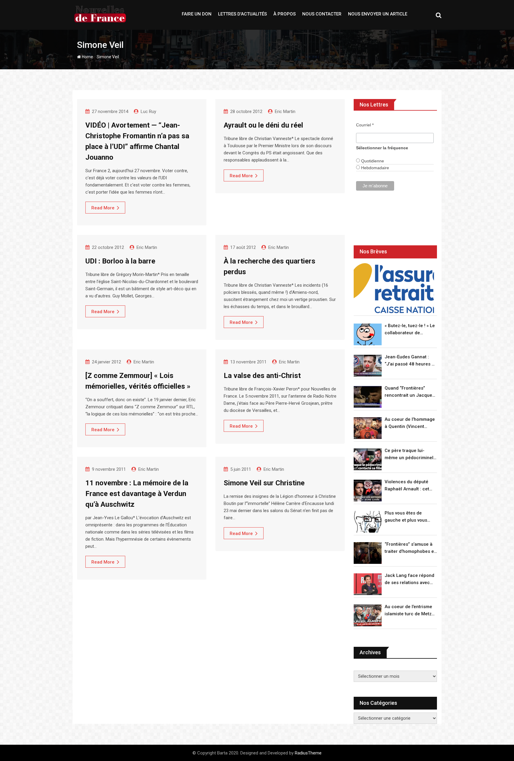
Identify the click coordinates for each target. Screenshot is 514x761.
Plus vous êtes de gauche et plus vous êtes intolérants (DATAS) (410, 517)
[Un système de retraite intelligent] (394, 288)
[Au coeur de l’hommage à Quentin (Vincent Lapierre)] (368, 428)
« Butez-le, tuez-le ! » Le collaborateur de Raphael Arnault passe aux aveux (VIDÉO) (410, 329)
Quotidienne (372, 161)
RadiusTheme (308, 753)
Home (87, 56)
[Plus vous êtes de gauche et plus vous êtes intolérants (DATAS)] (368, 522)
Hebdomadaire (374, 167)
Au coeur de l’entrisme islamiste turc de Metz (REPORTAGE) (408, 610)
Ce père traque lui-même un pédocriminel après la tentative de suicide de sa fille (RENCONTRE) (409, 454)
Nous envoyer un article (377, 14)
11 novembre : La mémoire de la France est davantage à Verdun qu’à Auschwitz (136, 494)
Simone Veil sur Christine (264, 483)
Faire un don (196, 14)
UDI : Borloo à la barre (120, 261)
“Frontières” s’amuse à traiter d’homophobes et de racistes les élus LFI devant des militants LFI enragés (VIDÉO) (410, 548)
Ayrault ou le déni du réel (263, 125)
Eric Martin (285, 111)
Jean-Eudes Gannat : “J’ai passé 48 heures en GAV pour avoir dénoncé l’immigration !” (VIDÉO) (411, 361)
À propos (284, 14)
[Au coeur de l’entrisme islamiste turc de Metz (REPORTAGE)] (368, 615)
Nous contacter (321, 14)
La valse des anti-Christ (262, 375)
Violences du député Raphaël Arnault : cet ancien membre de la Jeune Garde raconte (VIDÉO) (407, 485)
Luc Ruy (148, 111)
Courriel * (365, 125)
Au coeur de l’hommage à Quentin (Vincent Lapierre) (410, 423)
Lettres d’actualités (242, 14)
